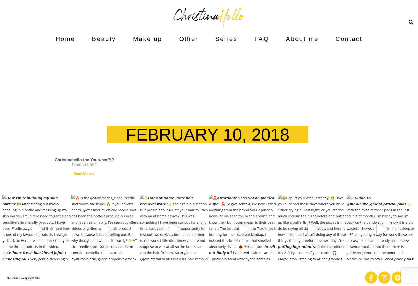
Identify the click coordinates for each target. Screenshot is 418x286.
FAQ (261, 38)
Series (226, 38)
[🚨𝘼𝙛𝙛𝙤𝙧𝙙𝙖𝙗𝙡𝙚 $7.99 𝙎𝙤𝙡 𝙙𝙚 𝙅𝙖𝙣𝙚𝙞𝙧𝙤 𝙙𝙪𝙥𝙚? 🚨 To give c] (243, 229)
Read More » (84, 174)
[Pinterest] (398, 277)
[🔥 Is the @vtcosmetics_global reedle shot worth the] (105, 229)
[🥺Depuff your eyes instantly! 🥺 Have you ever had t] (312, 229)
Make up (147, 38)
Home (65, 38)
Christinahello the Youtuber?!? (84, 160)
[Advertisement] (209, 80)
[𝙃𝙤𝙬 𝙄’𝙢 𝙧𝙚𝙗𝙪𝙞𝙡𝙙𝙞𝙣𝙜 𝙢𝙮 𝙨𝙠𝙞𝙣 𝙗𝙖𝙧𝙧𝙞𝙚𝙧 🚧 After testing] (36, 229)
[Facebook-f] (371, 277)
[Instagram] (384, 277)
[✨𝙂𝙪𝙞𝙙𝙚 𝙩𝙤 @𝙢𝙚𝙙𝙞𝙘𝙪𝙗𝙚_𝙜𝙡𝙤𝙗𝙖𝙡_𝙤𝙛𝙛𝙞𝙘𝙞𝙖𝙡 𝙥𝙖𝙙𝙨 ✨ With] (381, 229)
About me (302, 38)
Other (188, 38)
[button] (411, 22)
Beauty (104, 38)
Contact (349, 38)
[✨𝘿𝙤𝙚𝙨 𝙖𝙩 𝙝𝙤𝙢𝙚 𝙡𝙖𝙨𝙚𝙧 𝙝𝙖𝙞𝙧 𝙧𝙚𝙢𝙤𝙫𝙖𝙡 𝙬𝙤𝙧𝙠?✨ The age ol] (174, 229)
